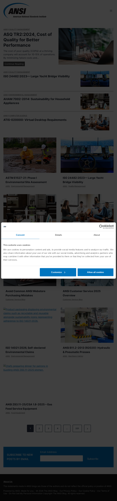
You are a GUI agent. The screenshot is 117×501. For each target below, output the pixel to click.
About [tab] (97, 235)
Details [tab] (58, 235)
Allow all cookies (95, 272)
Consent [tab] (20, 235)
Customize (56, 272)
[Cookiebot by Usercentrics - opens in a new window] (101, 227)
